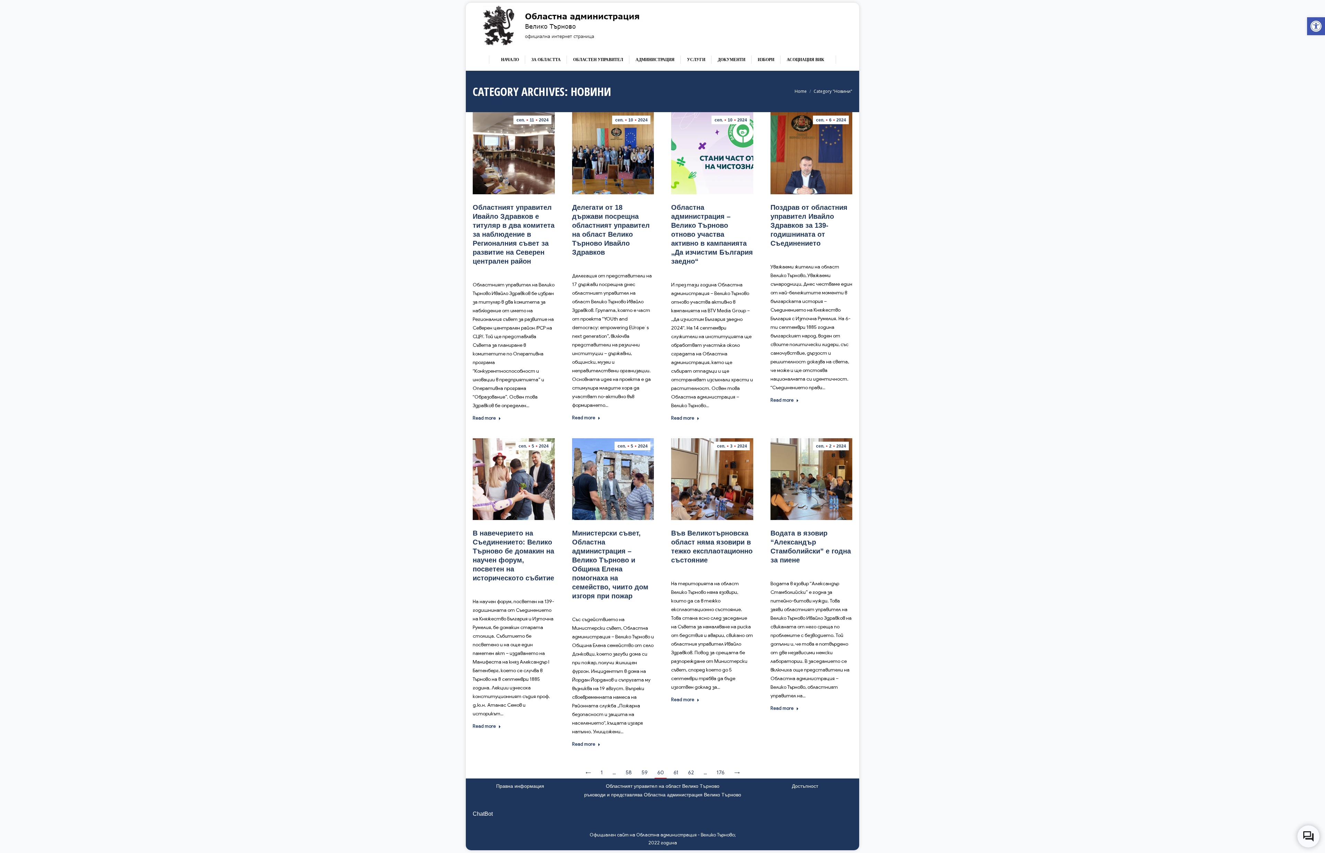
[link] (1316, 26)
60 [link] (660, 772)
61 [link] (676, 772)
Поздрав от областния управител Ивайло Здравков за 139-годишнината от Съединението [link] (809, 225)
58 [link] (629, 772)
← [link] (588, 772)
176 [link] (721, 772)
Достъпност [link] (805, 786)
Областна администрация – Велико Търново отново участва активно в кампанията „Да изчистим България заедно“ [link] (712, 234)
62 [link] (691, 772)
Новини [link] (531, 271)
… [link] (614, 772)
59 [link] (644, 772)
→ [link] (737, 772)
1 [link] (602, 772)
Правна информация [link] (520, 786)
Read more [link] (484, 418)
